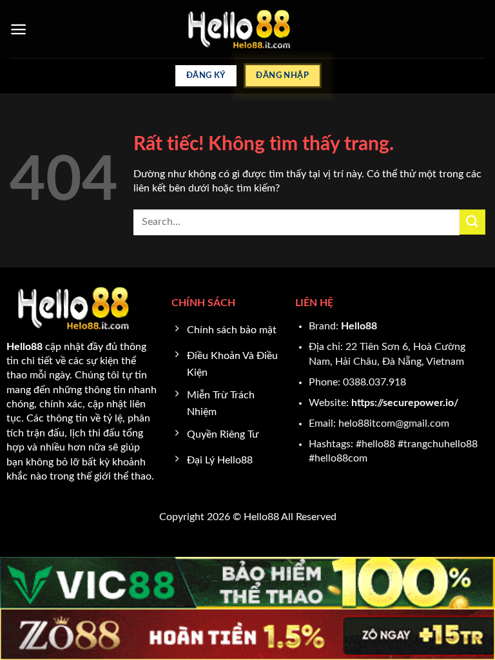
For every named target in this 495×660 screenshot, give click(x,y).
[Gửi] (472, 222)
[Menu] (18, 29)
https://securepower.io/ (404, 403)
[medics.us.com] (247, 29)
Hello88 (359, 326)
